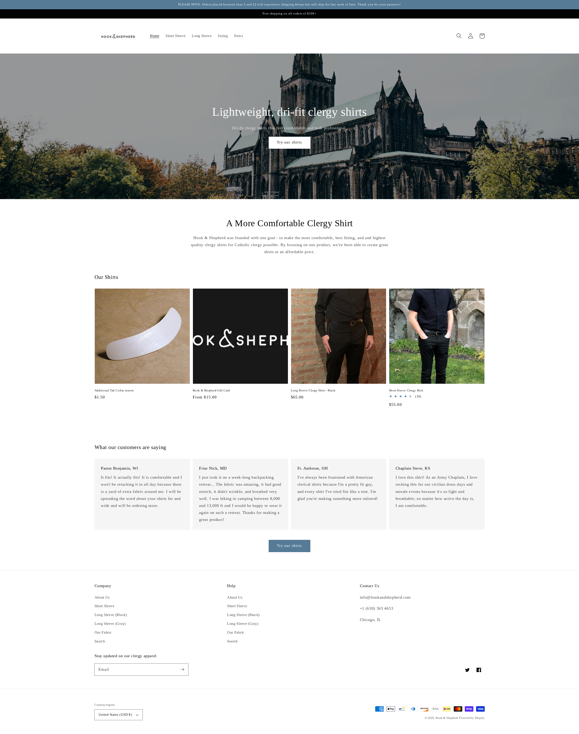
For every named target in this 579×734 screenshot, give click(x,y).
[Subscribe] (182, 669)
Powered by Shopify (472, 718)
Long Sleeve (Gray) (110, 624)
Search (100, 641)
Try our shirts (289, 142)
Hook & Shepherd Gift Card (211, 390)
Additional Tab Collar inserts (114, 390)
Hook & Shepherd (447, 718)
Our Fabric (103, 632)
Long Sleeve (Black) (111, 615)
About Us (102, 597)
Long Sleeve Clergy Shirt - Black (313, 390)
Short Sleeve (104, 606)
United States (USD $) (115, 714)
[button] (459, 36)
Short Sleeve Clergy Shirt (406, 390)
